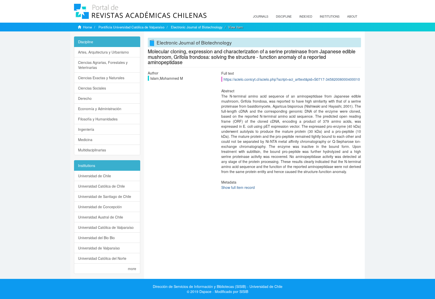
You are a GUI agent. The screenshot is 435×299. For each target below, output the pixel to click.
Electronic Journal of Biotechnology (197, 27)
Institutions (330, 16)
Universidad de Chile (94, 175)
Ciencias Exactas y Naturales (101, 77)
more (132, 268)
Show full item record (238, 187)
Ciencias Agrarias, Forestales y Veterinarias (103, 65)
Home (87, 27)
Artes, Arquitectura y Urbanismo (103, 52)
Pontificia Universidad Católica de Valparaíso (131, 27)
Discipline (284, 16)
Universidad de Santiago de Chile (104, 196)
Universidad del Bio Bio (96, 237)
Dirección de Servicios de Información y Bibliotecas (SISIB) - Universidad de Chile (217, 286)
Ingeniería (86, 129)
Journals (260, 16)
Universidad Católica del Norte (102, 258)
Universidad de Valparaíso (99, 247)
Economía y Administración (99, 108)
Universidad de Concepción (100, 206)
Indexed (305, 16)
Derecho (85, 98)
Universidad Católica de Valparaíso (106, 227)
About (352, 16)
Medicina (85, 139)
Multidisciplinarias (92, 149)
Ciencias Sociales (92, 88)
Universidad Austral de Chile (100, 217)
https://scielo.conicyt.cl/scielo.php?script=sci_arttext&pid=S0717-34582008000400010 (292, 79)
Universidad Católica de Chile (101, 186)
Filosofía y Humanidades (98, 118)
